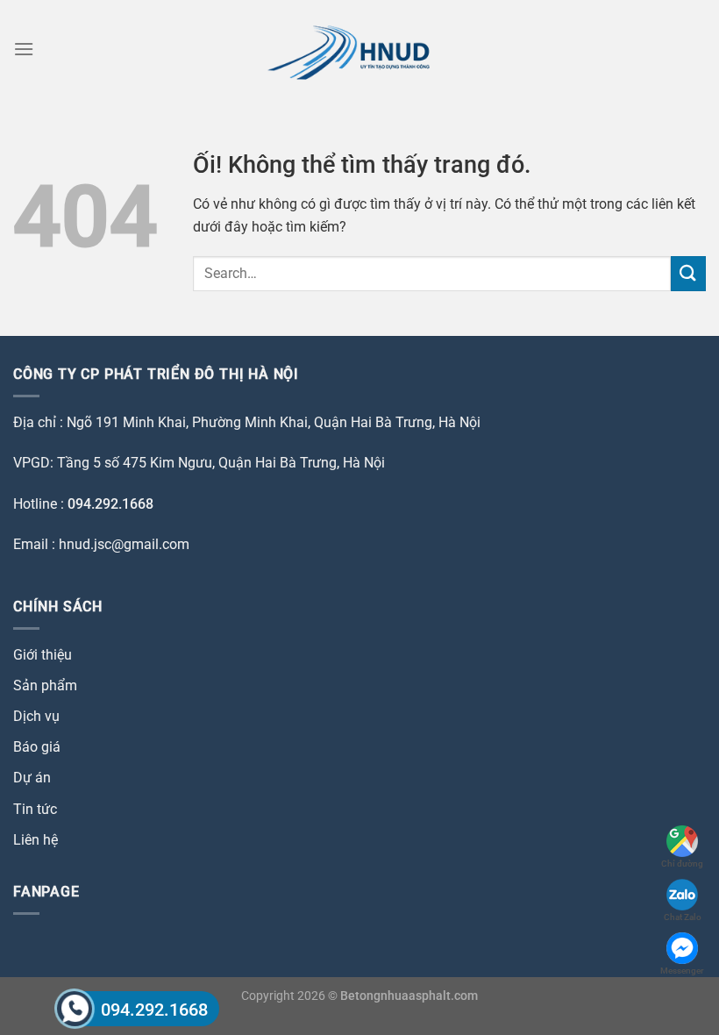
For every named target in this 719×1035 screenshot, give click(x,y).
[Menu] (23, 48)
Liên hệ (35, 840)
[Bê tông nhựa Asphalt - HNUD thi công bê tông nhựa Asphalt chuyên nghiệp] (360, 48)
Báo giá (37, 747)
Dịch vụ (36, 716)
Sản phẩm (45, 685)
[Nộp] (688, 273)
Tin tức (35, 809)
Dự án (32, 777)
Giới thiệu (42, 654)
